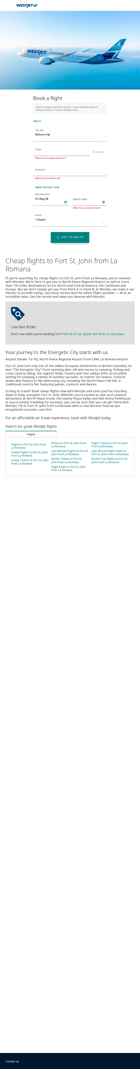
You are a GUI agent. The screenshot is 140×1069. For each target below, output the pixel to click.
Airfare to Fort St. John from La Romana (68, 444)
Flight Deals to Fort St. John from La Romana (68, 468)
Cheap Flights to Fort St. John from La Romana (29, 453)
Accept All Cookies (104, 1060)
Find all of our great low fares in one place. (93, 334)
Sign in (37, 120)
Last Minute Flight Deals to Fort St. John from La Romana (110, 452)
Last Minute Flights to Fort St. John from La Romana (70, 452)
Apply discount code (47, 187)
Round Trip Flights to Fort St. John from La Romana (110, 460)
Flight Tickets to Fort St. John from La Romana (110, 444)
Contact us (12, 1061)
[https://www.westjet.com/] (27, 7)
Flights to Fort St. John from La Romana (28, 446)
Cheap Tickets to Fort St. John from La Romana (29, 461)
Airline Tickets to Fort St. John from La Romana (66, 460)
